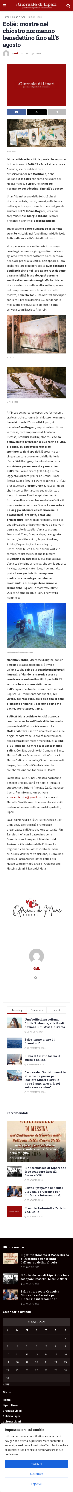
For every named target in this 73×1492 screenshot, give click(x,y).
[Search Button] (68, 5)
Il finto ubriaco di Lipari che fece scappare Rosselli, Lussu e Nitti (45, 1171)
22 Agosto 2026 (34, 1216)
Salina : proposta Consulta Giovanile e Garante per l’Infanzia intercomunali (44, 1191)
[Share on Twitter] (37, 112)
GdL (16, 53)
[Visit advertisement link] (36, 909)
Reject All (36, 1484)
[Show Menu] (4, 5)
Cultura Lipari (35, 17)
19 (27, 1362)
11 (17, 1354)
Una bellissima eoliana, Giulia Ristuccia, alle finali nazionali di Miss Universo (45, 1023)
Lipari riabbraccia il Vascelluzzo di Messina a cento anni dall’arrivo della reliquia (34, 1149)
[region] (36, 1457)
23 (65, 1362)
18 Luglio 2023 (33, 53)
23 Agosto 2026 (19, 1158)
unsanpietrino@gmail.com (26, 797)
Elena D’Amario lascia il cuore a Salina (42, 1058)
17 (7, 1362)
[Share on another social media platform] (57, 112)
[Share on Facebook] (16, 112)
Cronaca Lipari (12, 1410)
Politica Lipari (12, 1416)
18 (17, 1362)
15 (55, 1354)
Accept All (36, 1463)
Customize (36, 1474)
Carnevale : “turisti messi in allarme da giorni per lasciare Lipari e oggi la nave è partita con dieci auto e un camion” (45, 1079)
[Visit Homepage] (36, 5)
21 (46, 1362)
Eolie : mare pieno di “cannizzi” (40, 1041)
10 (7, 1354)
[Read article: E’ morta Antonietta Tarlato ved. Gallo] (14, 1211)
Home (6, 17)
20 (36, 1362)
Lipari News (18, 17)
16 (65, 1354)
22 (55, 1362)
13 (36, 1354)
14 (46, 1354)
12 (27, 1354)
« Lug (6, 1384)
